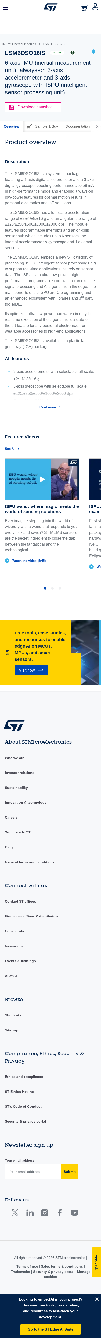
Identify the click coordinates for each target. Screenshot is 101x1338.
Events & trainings (20, 961)
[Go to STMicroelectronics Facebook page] (59, 1213)
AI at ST (11, 976)
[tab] (11, 126)
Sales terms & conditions (62, 1266)
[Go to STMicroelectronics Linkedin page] (30, 1213)
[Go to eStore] (85, 8)
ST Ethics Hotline (19, 1092)
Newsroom (14, 946)
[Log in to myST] (95, 7)
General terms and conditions (30, 862)
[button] (5, 7)
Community (14, 931)
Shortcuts (13, 1015)
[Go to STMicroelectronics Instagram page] (44, 1213)
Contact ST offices (20, 901)
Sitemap (11, 1030)
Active (57, 52)
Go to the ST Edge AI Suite (50, 1329)
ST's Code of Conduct (23, 1106)
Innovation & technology (26, 802)
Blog (9, 847)
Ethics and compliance (24, 1077)
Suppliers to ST (18, 832)
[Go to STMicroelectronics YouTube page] (74, 1213)
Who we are (14, 758)
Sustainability (16, 788)
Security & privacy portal (25, 1121)
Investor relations (19, 773)
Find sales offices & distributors (32, 916)
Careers (11, 817)
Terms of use (27, 1266)
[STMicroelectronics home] (50, 7)
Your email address (19, 1160)
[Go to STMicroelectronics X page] (16, 1213)
